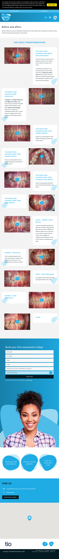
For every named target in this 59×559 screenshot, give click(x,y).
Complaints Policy (40, 550)
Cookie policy (35, 551)
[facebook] (45, 544)
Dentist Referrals (14, 11)
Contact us (52, 551)
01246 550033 (10, 493)
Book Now (29, 377)
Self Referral (44, 11)
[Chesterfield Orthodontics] (6, 17)
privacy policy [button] (28, 7)
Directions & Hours (10, 497)
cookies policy (18, 7)
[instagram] (51, 544)
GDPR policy (53, 550)
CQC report (47, 550)
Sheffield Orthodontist (44, 551)
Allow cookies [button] (51, 4)
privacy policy (29, 380)
